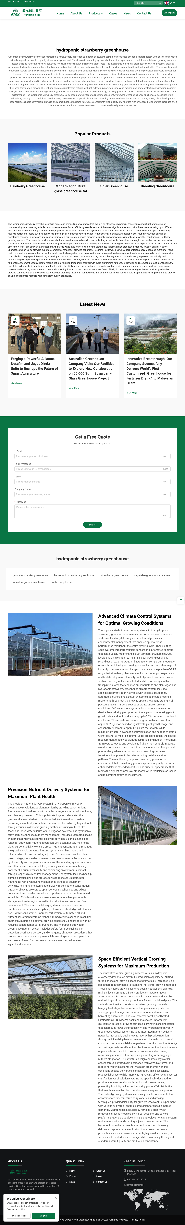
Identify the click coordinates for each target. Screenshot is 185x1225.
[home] (27, 12)
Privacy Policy (138, 1219)
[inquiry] (180, 600)
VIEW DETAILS (27, 162)
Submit (92, 524)
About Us (76, 13)
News (127, 13)
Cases (113, 13)
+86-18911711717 (136, 1179)
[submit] (160, 3)
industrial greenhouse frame (29, 582)
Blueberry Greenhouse (27, 186)
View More (16, 383)
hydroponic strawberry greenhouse (74, 575)
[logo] (19, 1172)
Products (94, 13)
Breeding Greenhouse (157, 186)
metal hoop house (61, 582)
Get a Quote (169, 12)
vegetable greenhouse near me (152, 575)
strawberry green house (114, 575)
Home (60, 13)
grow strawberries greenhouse (30, 575)
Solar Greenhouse (114, 186)
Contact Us (144, 13)
